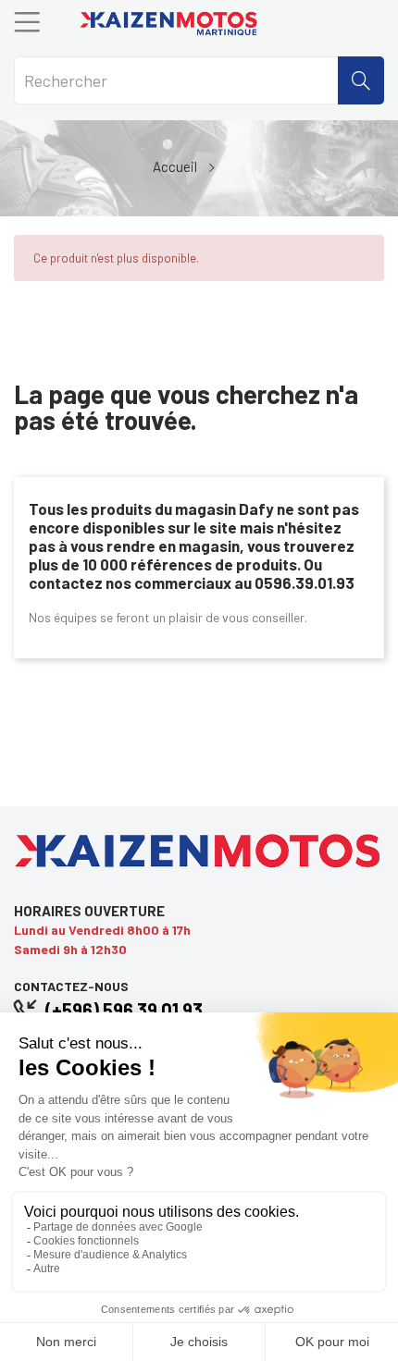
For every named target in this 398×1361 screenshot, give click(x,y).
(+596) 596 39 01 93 (124, 1010)
